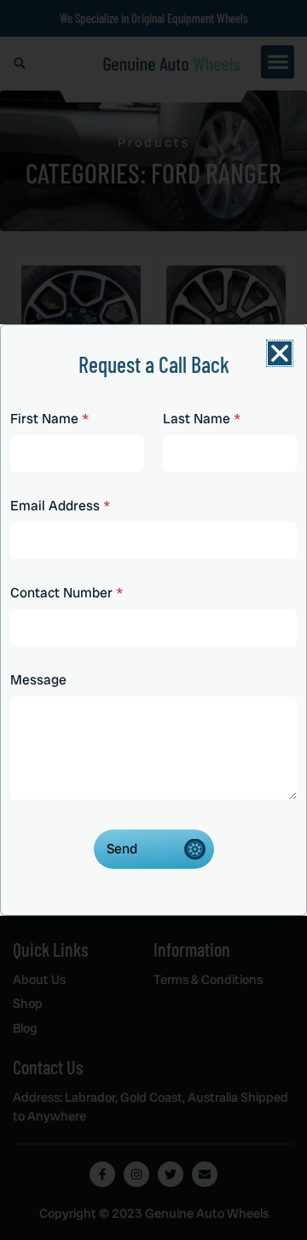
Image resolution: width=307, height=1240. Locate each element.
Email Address (60, 506)
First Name (49, 418)
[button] (280, 353)
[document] (153, 620)
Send (122, 849)
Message (38, 680)
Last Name (201, 418)
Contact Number (66, 593)
